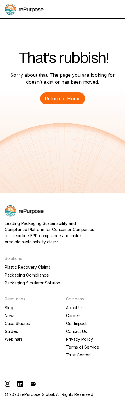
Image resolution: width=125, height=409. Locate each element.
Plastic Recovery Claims (27, 267)
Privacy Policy (79, 339)
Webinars (14, 339)
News (10, 316)
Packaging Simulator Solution (32, 283)
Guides (11, 331)
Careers (73, 316)
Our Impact (76, 323)
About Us (74, 308)
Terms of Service (82, 347)
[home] (24, 9)
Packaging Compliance (27, 275)
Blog (9, 308)
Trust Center (78, 355)
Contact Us (76, 331)
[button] (116, 9)
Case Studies (17, 323)
